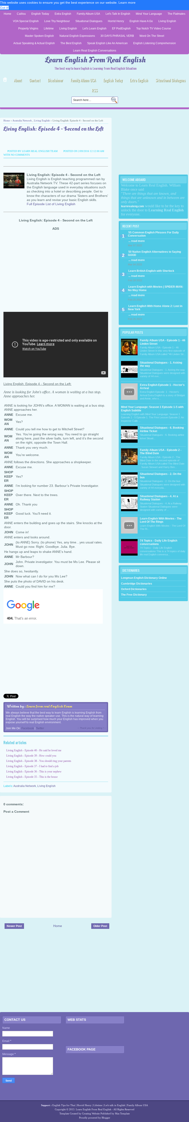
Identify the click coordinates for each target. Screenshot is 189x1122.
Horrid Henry (116, 21)
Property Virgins (28, 28)
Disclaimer (55, 80)
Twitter (40, 728)
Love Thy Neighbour (57, 21)
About (18, 80)
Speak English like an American (107, 43)
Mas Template (122, 1113)
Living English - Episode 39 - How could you (31, 755)
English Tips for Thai (63, 1105)
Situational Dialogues (88, 21)
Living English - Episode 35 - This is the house (32, 776)
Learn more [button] (127, 2)
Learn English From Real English (95, 60)
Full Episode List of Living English (51, 204)
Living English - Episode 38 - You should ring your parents (38, 761)
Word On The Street (151, 35)
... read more (136, 241)
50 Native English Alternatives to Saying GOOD (154, 253)
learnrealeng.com (132, 206)
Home (7, 13)
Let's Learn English (94, 28)
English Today (40, 13)
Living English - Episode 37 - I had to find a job (32, 766)
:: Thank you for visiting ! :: (92, 728)
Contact (34, 80)
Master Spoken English (39, 35)
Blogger (106, 1117)
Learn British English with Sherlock (151, 271)
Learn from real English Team (49, 706)
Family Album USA (88, 13)
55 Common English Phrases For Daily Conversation (153, 234)
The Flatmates (176, 13)
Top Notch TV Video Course (153, 28)
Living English (167, 21)
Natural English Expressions (77, 35)
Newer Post (14, 926)
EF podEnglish (121, 28)
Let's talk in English (114, 1105)
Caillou (21, 13)
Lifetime (49, 28)
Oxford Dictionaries (134, 589)
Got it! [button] (4, 7)
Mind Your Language (149, 13)
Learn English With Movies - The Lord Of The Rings (161, 520)
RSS (94, 90)
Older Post (100, 926)
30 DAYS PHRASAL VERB (117, 35)
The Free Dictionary (134, 594)
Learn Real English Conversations (94, 50)
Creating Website (91, 1113)
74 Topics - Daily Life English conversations (158, 542)
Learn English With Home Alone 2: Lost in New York (155, 307)
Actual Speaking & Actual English (34, 43)
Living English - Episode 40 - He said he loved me (33, 750)
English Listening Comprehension (154, 43)
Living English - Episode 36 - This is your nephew (34, 771)
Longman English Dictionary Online (144, 578)
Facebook (27, 728)
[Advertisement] (54, 113)
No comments (20, 154)
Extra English (63, 13)
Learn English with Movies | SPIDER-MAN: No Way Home (155, 288)
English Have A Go (141, 21)
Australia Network (22, 120)
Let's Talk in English (118, 13)
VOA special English (26, 21)
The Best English (71, 43)
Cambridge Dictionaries (136, 583)
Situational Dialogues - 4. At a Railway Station (159, 498)
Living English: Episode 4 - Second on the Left (53, 129)
